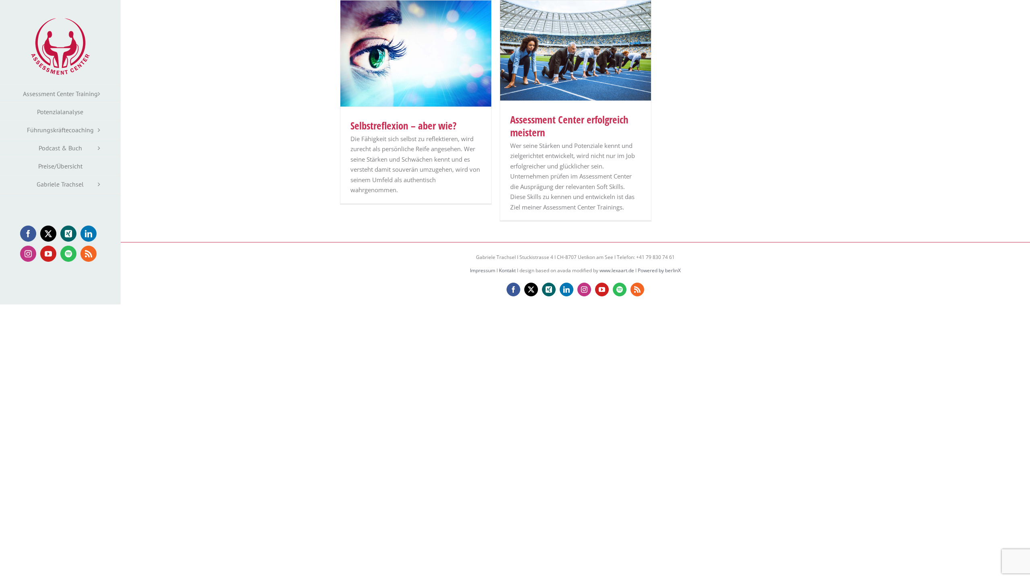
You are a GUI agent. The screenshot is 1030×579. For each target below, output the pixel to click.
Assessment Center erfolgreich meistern (569, 126)
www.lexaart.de (616, 270)
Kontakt (507, 270)
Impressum (482, 270)
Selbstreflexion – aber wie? (403, 125)
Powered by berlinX (659, 270)
